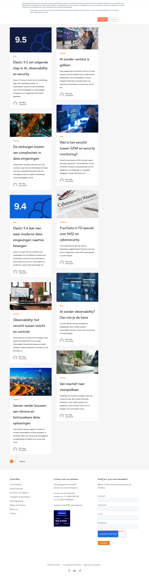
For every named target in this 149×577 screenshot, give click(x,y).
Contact (13, 513)
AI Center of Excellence (19, 493)
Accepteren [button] (102, 19)
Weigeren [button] (113, 19)
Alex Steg (22, 102)
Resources (14, 509)
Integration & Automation (20, 497)
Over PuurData (15, 485)
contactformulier (69, 488)
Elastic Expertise (16, 489)
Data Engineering (16, 501)
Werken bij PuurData (17, 505)
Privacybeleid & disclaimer (72, 565)
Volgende (22, 461)
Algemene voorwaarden (92, 565)
